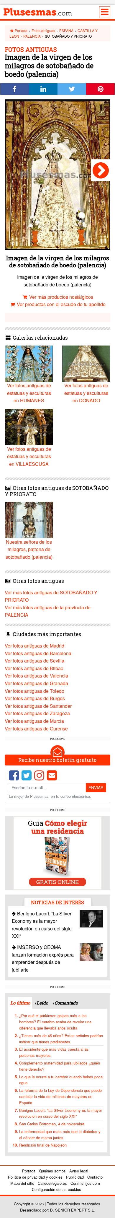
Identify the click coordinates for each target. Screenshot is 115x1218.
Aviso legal (78, 1171)
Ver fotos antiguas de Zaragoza (37, 713)
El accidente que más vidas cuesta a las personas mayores (54, 1052)
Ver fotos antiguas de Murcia (34, 721)
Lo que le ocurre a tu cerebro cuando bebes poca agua (61, 1080)
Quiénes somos (52, 1171)
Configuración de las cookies (56, 1189)
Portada (20, 30)
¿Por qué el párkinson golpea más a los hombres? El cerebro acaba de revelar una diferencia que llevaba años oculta (55, 1022)
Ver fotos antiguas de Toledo (34, 691)
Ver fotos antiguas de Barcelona (38, 653)
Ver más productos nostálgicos (60, 296)
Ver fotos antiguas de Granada (36, 683)
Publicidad (75, 1177)
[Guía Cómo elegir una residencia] (57, 852)
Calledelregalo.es (52, 1183)
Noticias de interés (57, 902)
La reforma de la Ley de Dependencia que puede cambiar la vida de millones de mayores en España (60, 1096)
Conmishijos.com (85, 1183)
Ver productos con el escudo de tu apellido (61, 304)
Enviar (96, 787)
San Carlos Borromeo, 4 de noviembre (51, 1124)
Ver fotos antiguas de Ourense (36, 728)
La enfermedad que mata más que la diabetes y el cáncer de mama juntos (60, 1134)
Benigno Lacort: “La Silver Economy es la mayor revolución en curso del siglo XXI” (60, 1113)
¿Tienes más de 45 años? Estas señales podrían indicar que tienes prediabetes (61, 1039)
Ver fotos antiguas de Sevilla (34, 660)
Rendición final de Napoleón (43, 1145)
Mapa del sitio (22, 1183)
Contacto (95, 1177)
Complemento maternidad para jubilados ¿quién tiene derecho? (59, 1066)
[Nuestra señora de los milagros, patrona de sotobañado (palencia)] (100, 170)
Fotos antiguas (43, 30)
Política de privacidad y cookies (35, 1177)
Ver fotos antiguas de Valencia (36, 675)
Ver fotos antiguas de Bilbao (34, 668)
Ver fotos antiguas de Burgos (35, 698)
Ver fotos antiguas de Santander (38, 706)
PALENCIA (32, 36)
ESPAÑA (66, 30)
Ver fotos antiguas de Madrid (34, 645)
